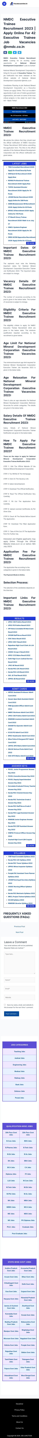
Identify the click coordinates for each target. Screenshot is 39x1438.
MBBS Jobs (11, 1207)
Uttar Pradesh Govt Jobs (28, 1369)
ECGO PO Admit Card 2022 (18, 732)
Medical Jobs (19, 1071)
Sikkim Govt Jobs (28, 1352)
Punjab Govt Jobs (28, 1345)
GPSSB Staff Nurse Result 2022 (19, 635)
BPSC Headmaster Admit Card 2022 (21, 736)
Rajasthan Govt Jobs (11, 1352)
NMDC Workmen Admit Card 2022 (21, 712)
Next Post (19, 932)
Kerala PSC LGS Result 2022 (18, 672)
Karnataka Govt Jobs (11, 1315)
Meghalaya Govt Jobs (28, 1331)
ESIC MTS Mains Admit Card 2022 (20, 756)
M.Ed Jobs (28, 1187)
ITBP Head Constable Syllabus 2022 (21, 856)
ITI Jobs (28, 1174)
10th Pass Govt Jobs (11, 1134)
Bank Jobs (19, 1084)
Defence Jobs (19, 1091)
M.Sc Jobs (28, 1194)
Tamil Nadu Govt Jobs (11, 1360)
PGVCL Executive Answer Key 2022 (21, 776)
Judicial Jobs (19, 1058)
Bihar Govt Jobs (28, 1277)
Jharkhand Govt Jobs (28, 1307)
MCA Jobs (28, 1207)
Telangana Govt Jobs (28, 1360)
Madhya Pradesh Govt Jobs (11, 1323)
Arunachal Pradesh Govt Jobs (28, 1269)
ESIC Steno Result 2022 (17, 639)
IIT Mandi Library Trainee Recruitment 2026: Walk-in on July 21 (21, 220)
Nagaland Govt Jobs (28, 1338)
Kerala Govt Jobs (27, 1315)
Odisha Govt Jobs (11, 1345)
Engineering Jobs (19, 1065)
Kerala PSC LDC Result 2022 (18, 669)
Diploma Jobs (11, 1174)
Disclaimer (19, 1404)
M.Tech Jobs (11, 1187)
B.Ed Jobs (11, 1154)
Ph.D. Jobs (11, 1227)
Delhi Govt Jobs (28, 1284)
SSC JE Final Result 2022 (17, 675)
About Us (19, 1422)
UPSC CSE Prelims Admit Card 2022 (21, 716)
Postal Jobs (19, 1098)
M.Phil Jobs (11, 1194)
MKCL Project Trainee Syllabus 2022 (21, 896)
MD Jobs (11, 1214)
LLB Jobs (11, 1181)
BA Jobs (11, 1161)
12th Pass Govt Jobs (28, 1134)
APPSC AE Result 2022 (16, 679)
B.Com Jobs (11, 1141)
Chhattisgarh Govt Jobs (11, 1284)
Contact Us (20, 1428)
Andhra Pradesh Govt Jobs (11, 1269)
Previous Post (19, 926)
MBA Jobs (28, 1200)
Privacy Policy (19, 1410)
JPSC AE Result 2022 (16, 665)
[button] (5, 52)
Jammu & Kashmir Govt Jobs (11, 1307)
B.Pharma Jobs (11, 1147)
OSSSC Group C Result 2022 (18, 652)
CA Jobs (28, 1167)
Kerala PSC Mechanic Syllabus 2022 (21, 893)
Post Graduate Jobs (19, 1233)
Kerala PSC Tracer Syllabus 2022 (20, 863)
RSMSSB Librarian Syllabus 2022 (20, 903)
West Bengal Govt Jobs (28, 1377)
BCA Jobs (11, 1167)
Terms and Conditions (19, 1416)
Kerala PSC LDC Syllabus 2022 (19, 860)
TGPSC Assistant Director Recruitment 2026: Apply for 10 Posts (19, 190)
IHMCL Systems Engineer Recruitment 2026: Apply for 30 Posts (20, 230)
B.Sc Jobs (28, 1154)
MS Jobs (11, 1220)
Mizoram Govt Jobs (11, 1338)
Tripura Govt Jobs (11, 1368)
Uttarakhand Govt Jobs (11, 1377)
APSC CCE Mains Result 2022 (19, 655)
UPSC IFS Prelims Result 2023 (19, 625)
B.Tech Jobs (28, 1147)
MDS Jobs (28, 1214)
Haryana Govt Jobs (11, 1299)
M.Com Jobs (28, 1181)
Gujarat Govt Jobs (28, 1291)
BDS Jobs (28, 1141)
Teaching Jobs (19, 1051)
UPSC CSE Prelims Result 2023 (19, 622)
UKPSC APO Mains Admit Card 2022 (21, 746)
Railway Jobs (20, 1078)
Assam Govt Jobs (11, 1277)
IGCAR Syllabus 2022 (16, 900)
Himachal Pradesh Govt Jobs (28, 1299)
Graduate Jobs (27, 1227)
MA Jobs (11, 1200)
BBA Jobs (28, 1161)
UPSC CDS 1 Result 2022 (17, 642)
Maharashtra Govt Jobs (28, 1323)
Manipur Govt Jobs (11, 1331)
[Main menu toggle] (4, 4)
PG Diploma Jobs (28, 1220)
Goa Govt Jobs (11, 1291)
